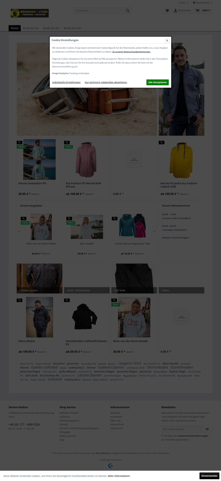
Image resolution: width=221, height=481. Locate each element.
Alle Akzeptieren (157, 82)
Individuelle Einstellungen (66, 82)
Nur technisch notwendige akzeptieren (106, 82)
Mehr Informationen (119, 475)
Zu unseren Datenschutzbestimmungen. (131, 51)
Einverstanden (209, 475)
